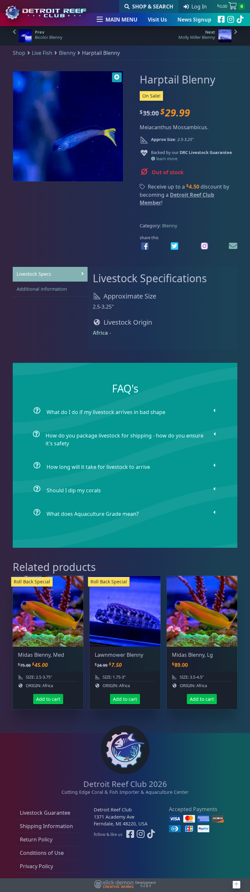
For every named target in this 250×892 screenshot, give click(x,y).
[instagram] (230, 19)
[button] (117, 77)
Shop (19, 52)
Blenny (67, 52)
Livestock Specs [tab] (34, 274)
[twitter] (174, 246)
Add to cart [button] (48, 699)
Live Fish (42, 52)
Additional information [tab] (42, 289)
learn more (166, 158)
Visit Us (157, 19)
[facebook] (221, 19)
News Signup (194, 19)
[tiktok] (240, 19)
